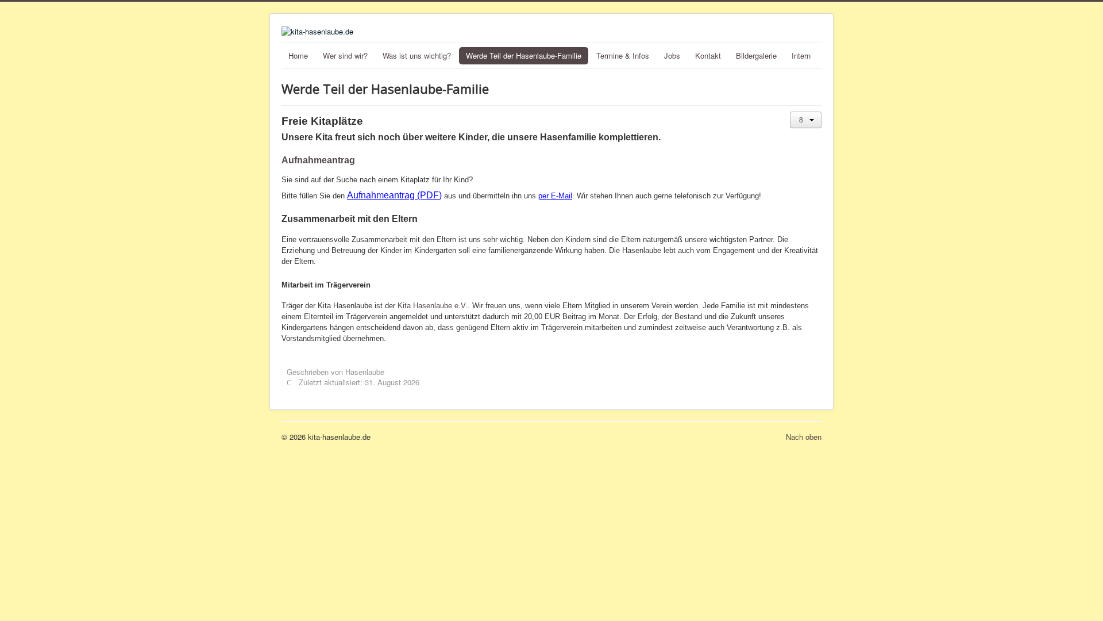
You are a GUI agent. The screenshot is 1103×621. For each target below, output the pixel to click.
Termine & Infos (622, 55)
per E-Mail (555, 195)
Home (298, 55)
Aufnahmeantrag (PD (390, 195)
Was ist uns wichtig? (417, 55)
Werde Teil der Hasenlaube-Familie (523, 55)
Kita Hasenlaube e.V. (433, 305)
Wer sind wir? (345, 55)
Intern (801, 55)
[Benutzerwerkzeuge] (806, 120)
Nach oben (804, 436)
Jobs (672, 55)
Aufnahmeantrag (318, 160)
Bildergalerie (756, 55)
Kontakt (708, 55)
